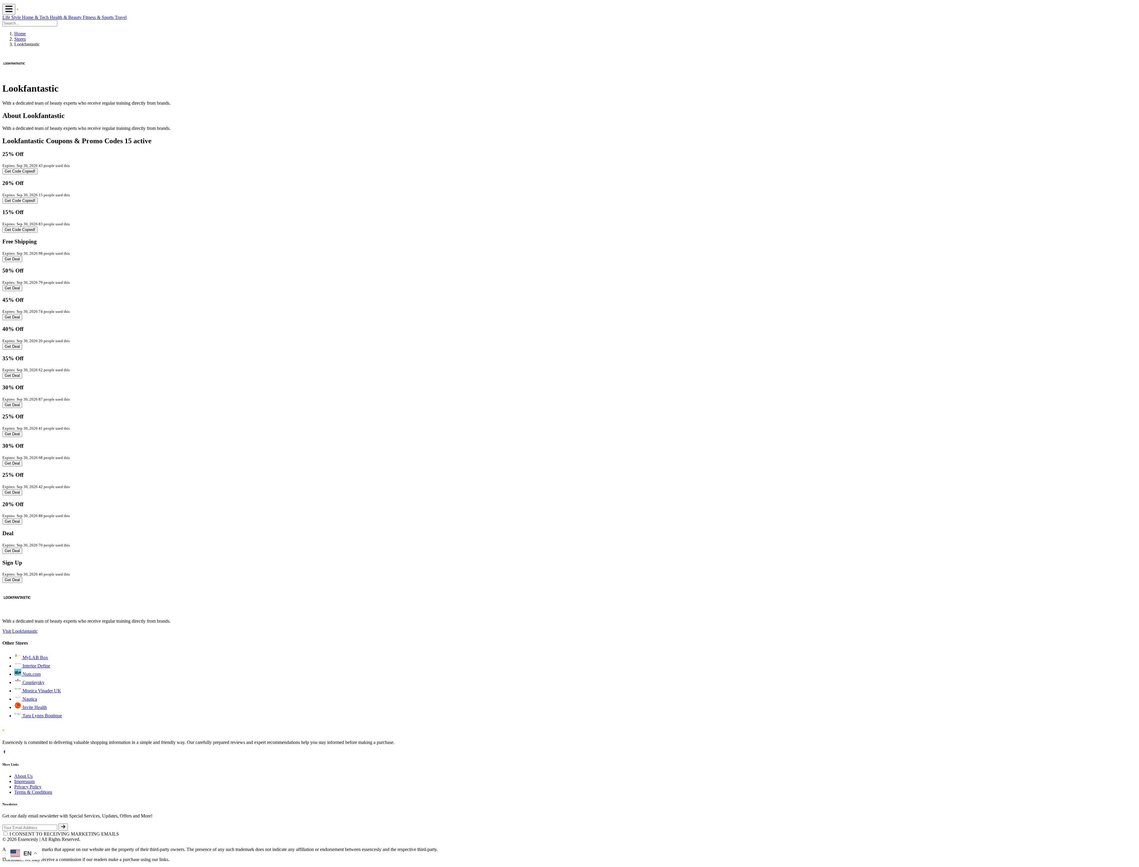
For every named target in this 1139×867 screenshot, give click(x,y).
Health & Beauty (66, 17)
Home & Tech (36, 17)
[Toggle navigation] (8, 9)
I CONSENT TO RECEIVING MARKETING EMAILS (64, 833)
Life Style (12, 17)
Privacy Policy (28, 786)
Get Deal (12, 259)
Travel (121, 17)
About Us (23, 776)
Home (20, 33)
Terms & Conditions (33, 792)
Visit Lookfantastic (20, 631)
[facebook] (4, 752)
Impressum (24, 781)
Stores (20, 39)
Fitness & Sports (99, 17)
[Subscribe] (63, 827)
